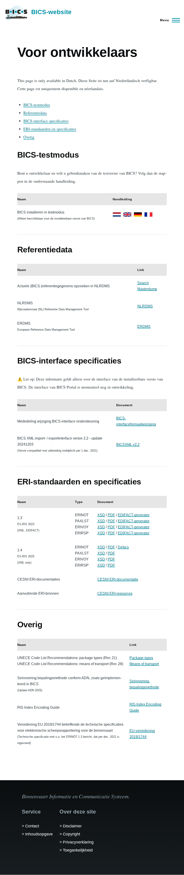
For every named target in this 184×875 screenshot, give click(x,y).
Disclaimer (72, 826)
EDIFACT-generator (133, 515)
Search (143, 283)
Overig (28, 136)
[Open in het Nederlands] (117, 214)
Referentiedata (35, 112)
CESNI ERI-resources (114, 593)
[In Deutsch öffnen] (138, 214)
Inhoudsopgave (39, 834)
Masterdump (147, 289)
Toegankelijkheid (78, 850)
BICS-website (51, 11)
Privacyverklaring (78, 842)
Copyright (71, 834)
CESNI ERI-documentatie (117, 579)
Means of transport (144, 664)
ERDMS (144, 326)
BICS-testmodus (36, 104)
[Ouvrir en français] (148, 214)
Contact (32, 826)
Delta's (123, 547)
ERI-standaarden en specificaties (49, 128)
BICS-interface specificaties (46, 120)
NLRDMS (145, 306)
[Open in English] (127, 214)
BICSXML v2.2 (128, 444)
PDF (111, 515)
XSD (101, 515)
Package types (141, 658)
